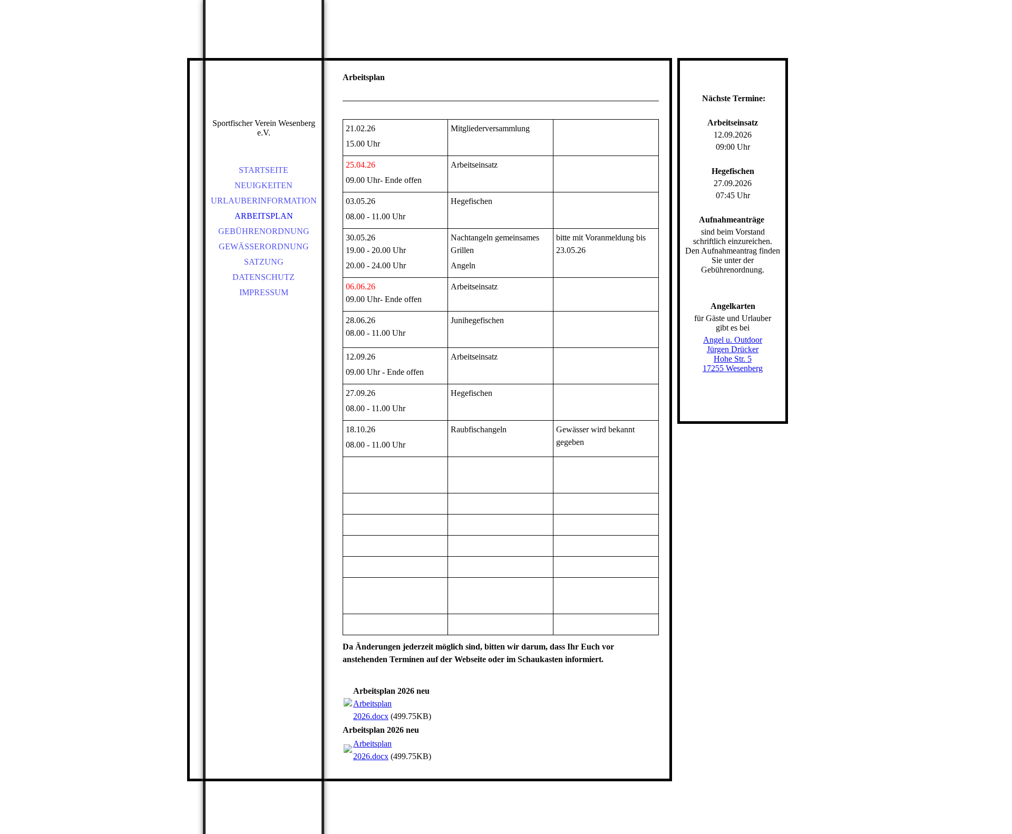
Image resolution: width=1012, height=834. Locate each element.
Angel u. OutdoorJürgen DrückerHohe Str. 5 (732, 349)
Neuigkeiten (264, 185)
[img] (264, 73)
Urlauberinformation (264, 200)
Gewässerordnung (264, 246)
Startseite (263, 170)
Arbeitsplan (264, 215)
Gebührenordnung (263, 231)
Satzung (264, 261)
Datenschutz (263, 277)
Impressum (263, 292)
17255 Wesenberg (733, 368)
